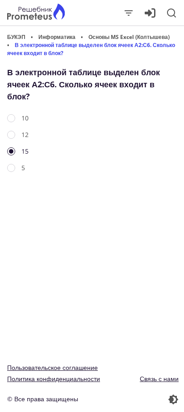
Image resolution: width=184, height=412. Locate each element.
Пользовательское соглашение (52, 367)
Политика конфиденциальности (53, 378)
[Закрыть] (128, 13)
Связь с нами (159, 378)
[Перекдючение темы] (136, 399)
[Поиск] (171, 13)
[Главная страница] (36, 13)
